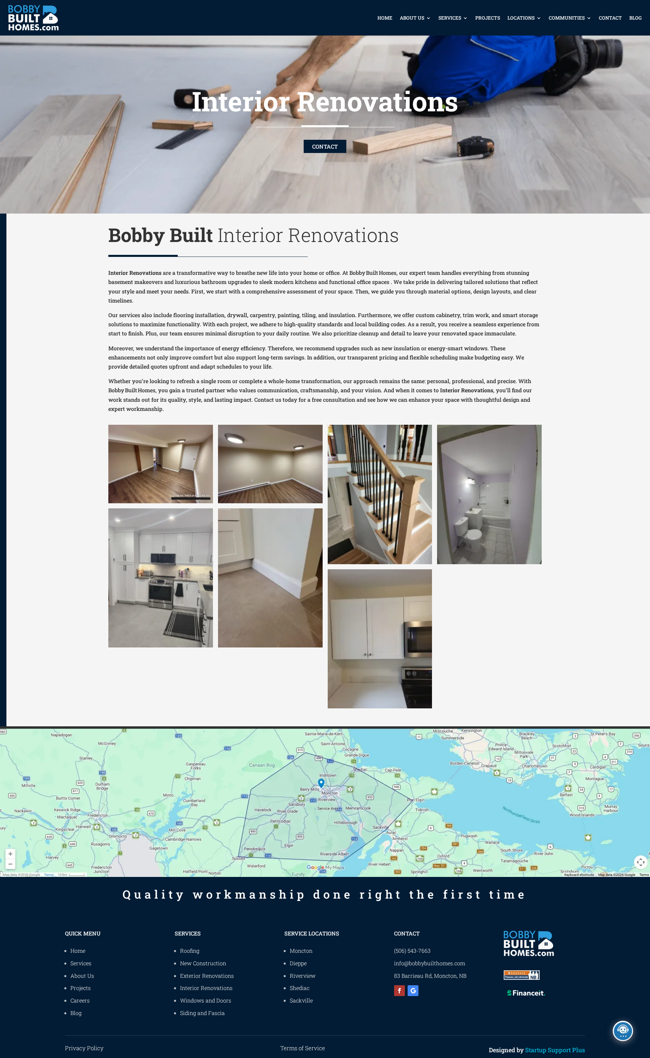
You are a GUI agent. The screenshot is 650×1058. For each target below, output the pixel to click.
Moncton (301, 950)
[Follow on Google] (413, 990)
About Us (412, 18)
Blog (635, 18)
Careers (80, 1000)
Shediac (299, 987)
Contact (610, 18)
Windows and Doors (205, 1000)
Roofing (189, 950)
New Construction (203, 963)
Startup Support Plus (555, 1050)
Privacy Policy (84, 1048)
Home (384, 18)
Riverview (303, 975)
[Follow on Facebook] (399, 990)
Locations (521, 18)
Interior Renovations (206, 987)
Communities (567, 18)
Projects (487, 18)
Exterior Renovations (207, 975)
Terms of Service (302, 1048)
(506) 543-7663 (412, 950)
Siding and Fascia (202, 1012)
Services (449, 18)
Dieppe (298, 963)
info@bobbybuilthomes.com (429, 963)
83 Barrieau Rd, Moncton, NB (430, 975)
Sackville (301, 1000)
